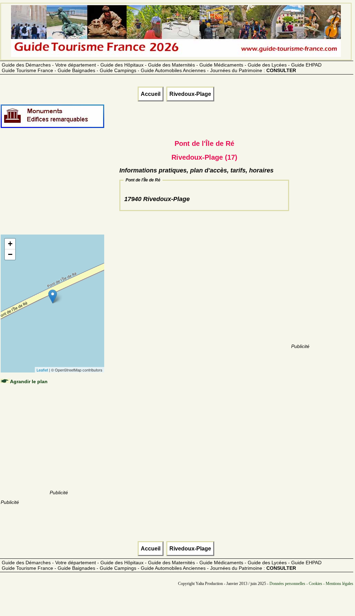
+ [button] (10, 243)
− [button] (10, 254)
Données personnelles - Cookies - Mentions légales (311, 583)
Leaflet (42, 369)
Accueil (150, 94)
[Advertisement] (58, 189)
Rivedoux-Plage (190, 94)
